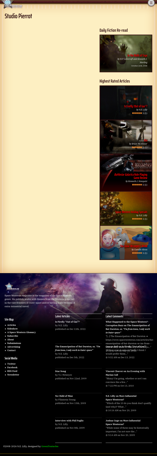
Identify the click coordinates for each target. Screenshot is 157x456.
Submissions (14, 343)
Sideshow (12, 328)
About (10, 339)
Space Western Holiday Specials (131, 212)
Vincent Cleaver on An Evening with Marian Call (125, 373)
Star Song (60, 371)
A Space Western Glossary (21, 332)
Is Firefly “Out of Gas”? (135, 106)
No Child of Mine (64, 395)
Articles (11, 325)
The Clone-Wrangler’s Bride (133, 246)
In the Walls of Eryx (137, 55)
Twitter (11, 363)
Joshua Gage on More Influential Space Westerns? (123, 422)
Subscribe (12, 335)
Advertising (13, 346)
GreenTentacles (49, 446)
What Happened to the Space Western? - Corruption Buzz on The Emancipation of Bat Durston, (128, 327)
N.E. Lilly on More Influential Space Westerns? (121, 397)
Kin (145, 140)
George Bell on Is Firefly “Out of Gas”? (126, 346)
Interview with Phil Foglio (69, 420)
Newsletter (13, 374)
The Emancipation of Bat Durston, (77, 348)
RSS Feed (12, 371)
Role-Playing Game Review (130, 176)
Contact (11, 350)
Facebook (12, 367)
